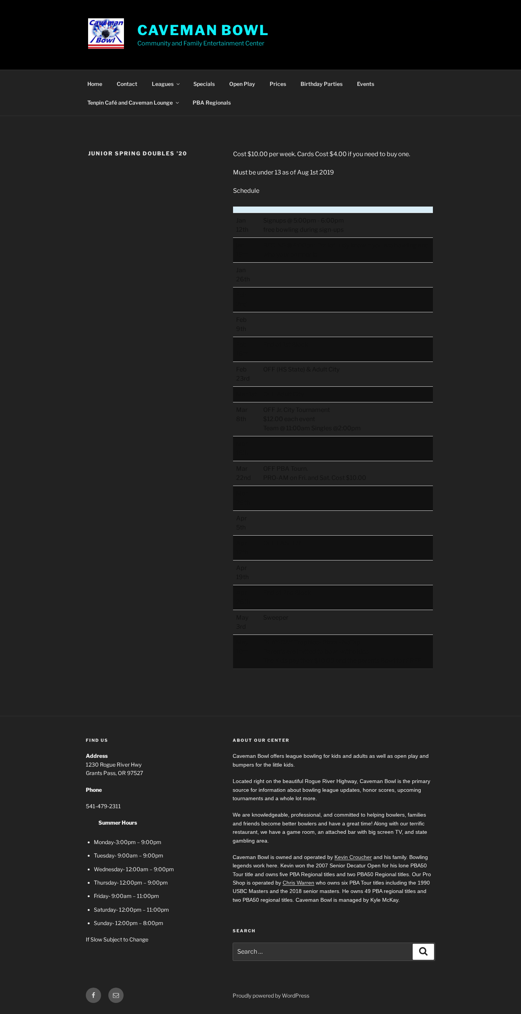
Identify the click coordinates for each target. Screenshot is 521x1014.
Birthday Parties (322, 84)
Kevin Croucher (353, 857)
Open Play (242, 84)
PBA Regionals (212, 102)
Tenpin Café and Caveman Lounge (130, 102)
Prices (278, 84)
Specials (204, 84)
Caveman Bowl (203, 30)
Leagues (163, 84)
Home (94, 84)
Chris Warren (298, 883)
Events (365, 84)
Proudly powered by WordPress (271, 995)
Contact (127, 84)
